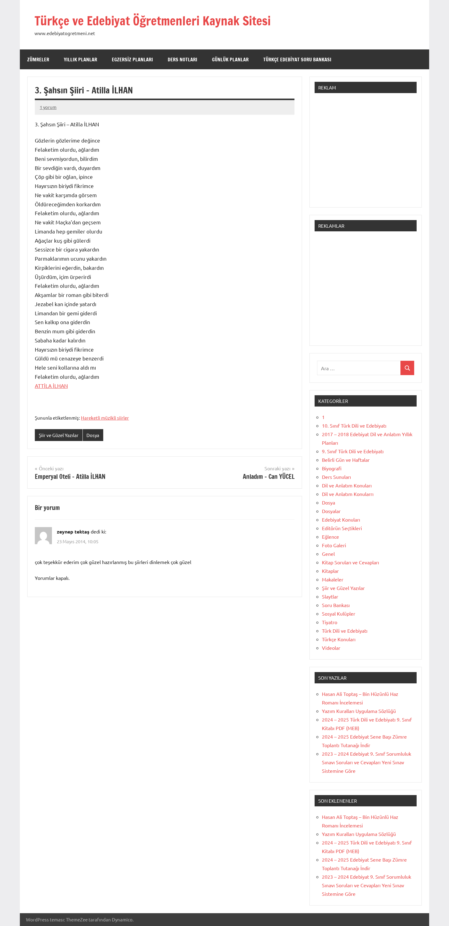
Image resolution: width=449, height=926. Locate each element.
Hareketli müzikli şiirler (105, 418)
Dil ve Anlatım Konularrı (348, 494)
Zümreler (38, 59)
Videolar (331, 648)
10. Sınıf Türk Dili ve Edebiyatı (354, 425)
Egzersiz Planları (132, 59)
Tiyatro (329, 622)
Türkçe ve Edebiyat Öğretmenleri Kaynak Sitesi (153, 20)
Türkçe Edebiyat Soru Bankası (297, 59)
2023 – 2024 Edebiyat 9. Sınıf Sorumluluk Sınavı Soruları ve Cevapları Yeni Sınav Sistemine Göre (366, 762)
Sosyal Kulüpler (338, 613)
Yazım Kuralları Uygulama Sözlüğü (359, 711)
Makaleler (332, 579)
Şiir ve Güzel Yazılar (58, 435)
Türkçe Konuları (339, 639)
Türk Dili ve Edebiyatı (344, 631)
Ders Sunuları (336, 477)
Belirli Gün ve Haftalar (346, 460)
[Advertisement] (365, 153)
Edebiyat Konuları (341, 519)
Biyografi (331, 468)
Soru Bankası (336, 605)
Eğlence (330, 537)
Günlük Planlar (230, 59)
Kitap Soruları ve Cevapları (350, 562)
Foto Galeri (334, 545)
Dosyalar (331, 511)
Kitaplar (330, 571)
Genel (328, 554)
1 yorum (48, 107)
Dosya (92, 435)
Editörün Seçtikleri (342, 528)
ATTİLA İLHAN (51, 385)
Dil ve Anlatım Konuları (347, 485)
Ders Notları (182, 59)
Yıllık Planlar (80, 59)
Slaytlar (330, 596)
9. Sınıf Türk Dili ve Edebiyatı (353, 451)
